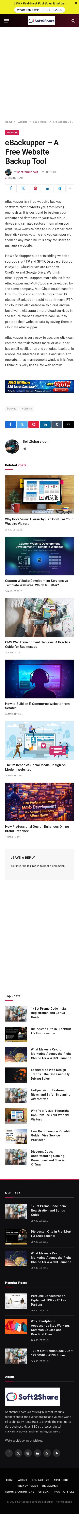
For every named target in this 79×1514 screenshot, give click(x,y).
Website (12, 132)
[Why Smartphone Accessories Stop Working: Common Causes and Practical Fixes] (16, 1326)
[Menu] (6, 20)
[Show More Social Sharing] (70, 188)
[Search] (73, 20)
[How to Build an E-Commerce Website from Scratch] (39, 679)
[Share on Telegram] (60, 188)
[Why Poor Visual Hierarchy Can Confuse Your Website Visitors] (39, 494)
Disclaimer (50, 1485)
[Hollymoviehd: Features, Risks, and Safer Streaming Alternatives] (16, 1095)
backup (11, 408)
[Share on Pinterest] (35, 188)
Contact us (40, 1480)
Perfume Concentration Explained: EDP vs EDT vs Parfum (48, 1300)
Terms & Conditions (19, 1491)
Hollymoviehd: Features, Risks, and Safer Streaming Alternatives (50, 1095)
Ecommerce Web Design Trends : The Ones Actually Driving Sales (50, 1074)
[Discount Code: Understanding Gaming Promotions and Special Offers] (16, 1157)
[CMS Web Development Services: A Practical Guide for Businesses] (39, 617)
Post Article (64, 1491)
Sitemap (44, 1491)
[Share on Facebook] (11, 188)
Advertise (61, 1480)
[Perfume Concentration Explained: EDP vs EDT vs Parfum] (16, 1301)
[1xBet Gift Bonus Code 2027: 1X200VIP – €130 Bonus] (16, 1356)
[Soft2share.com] (41, 20)
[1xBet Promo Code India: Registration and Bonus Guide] (16, 1014)
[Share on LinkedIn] (47, 188)
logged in (33, 866)
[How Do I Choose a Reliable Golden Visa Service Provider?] (16, 1136)
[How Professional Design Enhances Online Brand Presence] (39, 802)
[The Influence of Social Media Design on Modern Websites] (39, 740)
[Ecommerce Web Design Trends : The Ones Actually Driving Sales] (16, 1075)
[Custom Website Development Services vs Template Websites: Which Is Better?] (39, 556)
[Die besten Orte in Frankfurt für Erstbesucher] (16, 1034)
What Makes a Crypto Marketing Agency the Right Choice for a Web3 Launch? (51, 1054)
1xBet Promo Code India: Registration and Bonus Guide (49, 1013)
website (26, 408)
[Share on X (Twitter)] (23, 188)
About (23, 1480)
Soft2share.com (27, 172)
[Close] (76, 3)
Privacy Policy (27, 1485)
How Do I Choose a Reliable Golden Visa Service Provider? (50, 1135)
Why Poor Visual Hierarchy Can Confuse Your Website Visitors (50, 1115)
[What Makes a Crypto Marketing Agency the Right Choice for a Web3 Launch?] (16, 1054)
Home (10, 1480)
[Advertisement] (39, 73)
